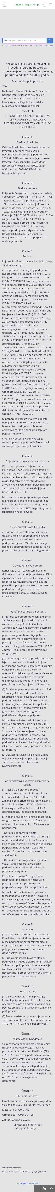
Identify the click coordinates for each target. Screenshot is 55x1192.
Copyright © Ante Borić (27, 1183)
